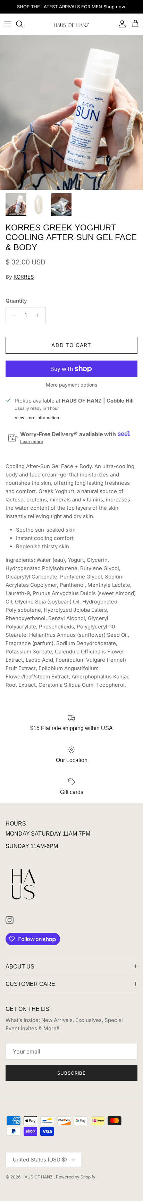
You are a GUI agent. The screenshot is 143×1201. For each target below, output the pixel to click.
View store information (37, 417)
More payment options (71, 385)
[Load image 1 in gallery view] (71, 112)
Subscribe (71, 1073)
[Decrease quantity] (12, 315)
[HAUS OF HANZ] (71, 24)
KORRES (24, 276)
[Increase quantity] (39, 315)
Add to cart (71, 345)
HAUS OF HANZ (38, 1176)
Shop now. (114, 6)
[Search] (23, 24)
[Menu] (7, 24)
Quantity (16, 300)
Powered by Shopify (75, 1176)
